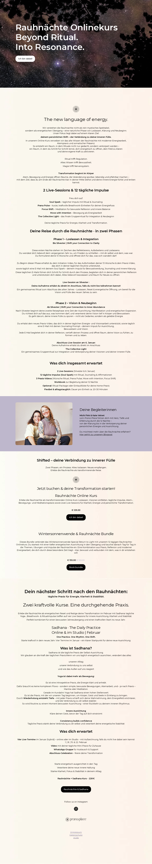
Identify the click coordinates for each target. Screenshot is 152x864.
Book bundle (76, 567)
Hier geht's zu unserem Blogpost (96, 434)
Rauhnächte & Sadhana (76, 789)
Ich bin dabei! (25, 59)
